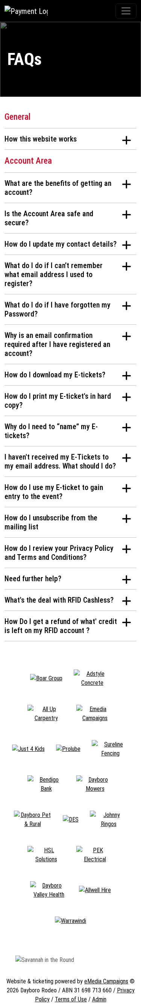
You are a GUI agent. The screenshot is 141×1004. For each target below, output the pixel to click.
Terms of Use (71, 999)
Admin (99, 999)
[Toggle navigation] (125, 10)
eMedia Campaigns (106, 981)
